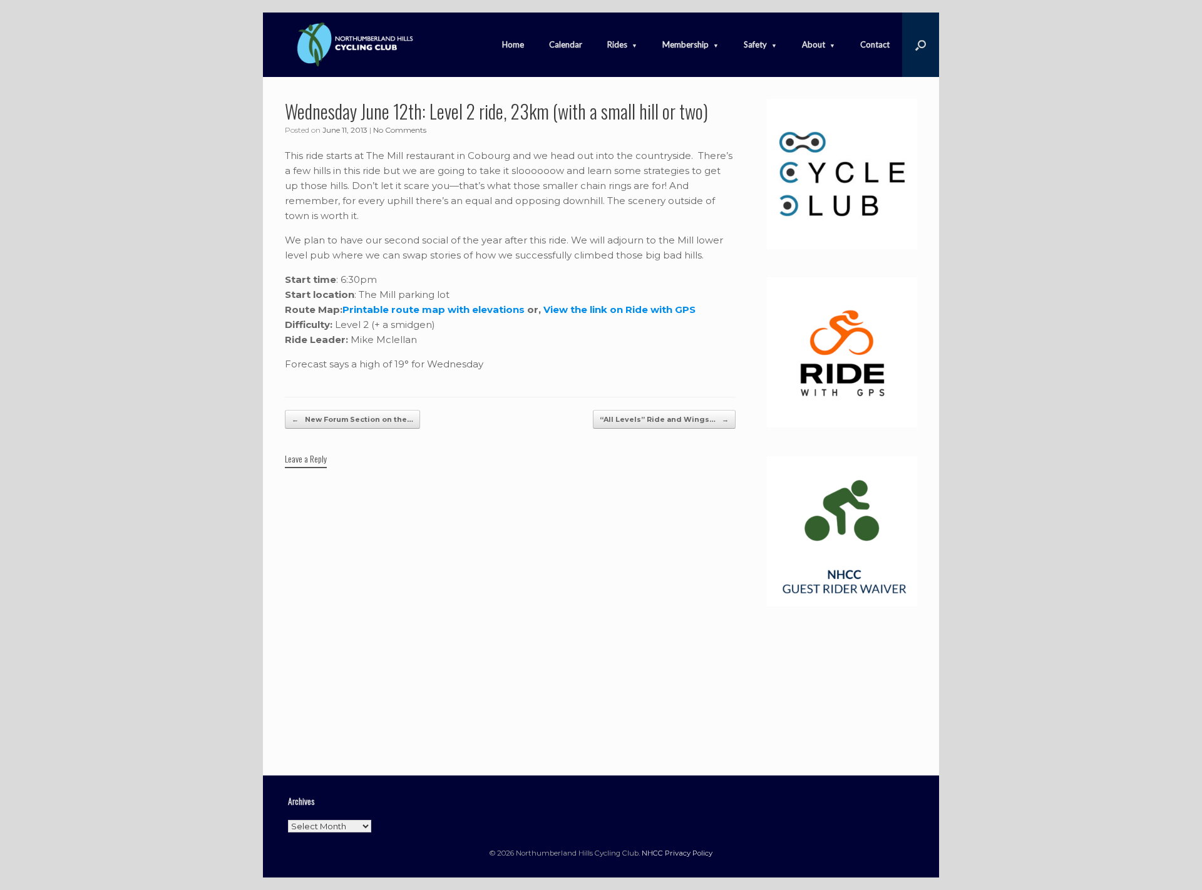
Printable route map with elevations (434, 309)
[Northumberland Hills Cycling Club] (354, 45)
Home (513, 44)
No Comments (399, 130)
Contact (875, 44)
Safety (755, 44)
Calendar (565, 44)
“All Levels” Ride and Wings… (664, 419)
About (813, 44)
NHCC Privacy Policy (677, 853)
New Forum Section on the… (352, 419)
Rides (617, 44)
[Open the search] (920, 45)
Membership (685, 44)
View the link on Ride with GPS (619, 309)
